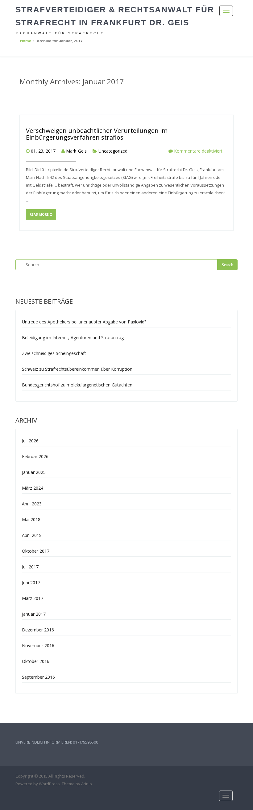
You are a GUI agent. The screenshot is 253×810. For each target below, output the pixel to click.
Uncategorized (112, 151)
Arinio (86, 784)
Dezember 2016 (38, 630)
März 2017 (32, 598)
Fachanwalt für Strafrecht (60, 33)
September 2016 (38, 677)
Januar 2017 (34, 614)
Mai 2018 (31, 519)
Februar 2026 (35, 456)
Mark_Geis (76, 151)
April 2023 (32, 504)
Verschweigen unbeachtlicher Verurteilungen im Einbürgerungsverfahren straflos (97, 133)
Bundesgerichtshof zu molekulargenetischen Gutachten (77, 385)
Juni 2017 (31, 582)
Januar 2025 (34, 472)
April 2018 (32, 535)
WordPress (49, 784)
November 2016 (38, 645)
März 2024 (32, 488)
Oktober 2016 (35, 661)
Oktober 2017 (35, 551)
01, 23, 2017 (43, 151)
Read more (40, 214)
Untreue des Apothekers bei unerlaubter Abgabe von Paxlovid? (84, 322)
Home (25, 41)
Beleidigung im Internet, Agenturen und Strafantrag (73, 337)
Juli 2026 (30, 441)
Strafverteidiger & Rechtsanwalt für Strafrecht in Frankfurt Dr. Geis (114, 16)
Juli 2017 (30, 567)
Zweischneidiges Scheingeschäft (54, 353)
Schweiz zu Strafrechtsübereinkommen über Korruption (77, 369)
